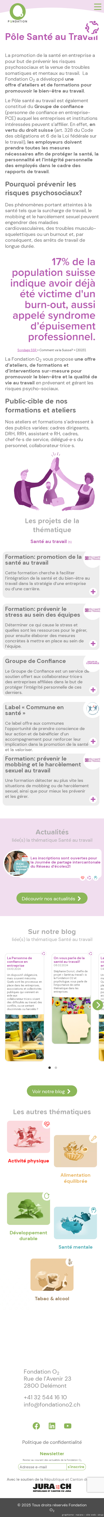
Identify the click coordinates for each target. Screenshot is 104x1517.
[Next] (97, 1005)
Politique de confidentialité (52, 1442)
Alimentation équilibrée (75, 1178)
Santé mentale (76, 1247)
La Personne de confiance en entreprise (19, 962)
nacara (79, 1514)
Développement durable (28, 1235)
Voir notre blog (48, 1091)
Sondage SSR (27, 350)
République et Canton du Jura (70, 1479)
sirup (100, 1514)
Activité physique (28, 1161)
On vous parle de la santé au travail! (69, 960)
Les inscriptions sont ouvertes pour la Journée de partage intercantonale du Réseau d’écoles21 (65, 862)
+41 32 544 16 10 (45, 1397)
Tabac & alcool (52, 1298)
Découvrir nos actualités (48, 898)
